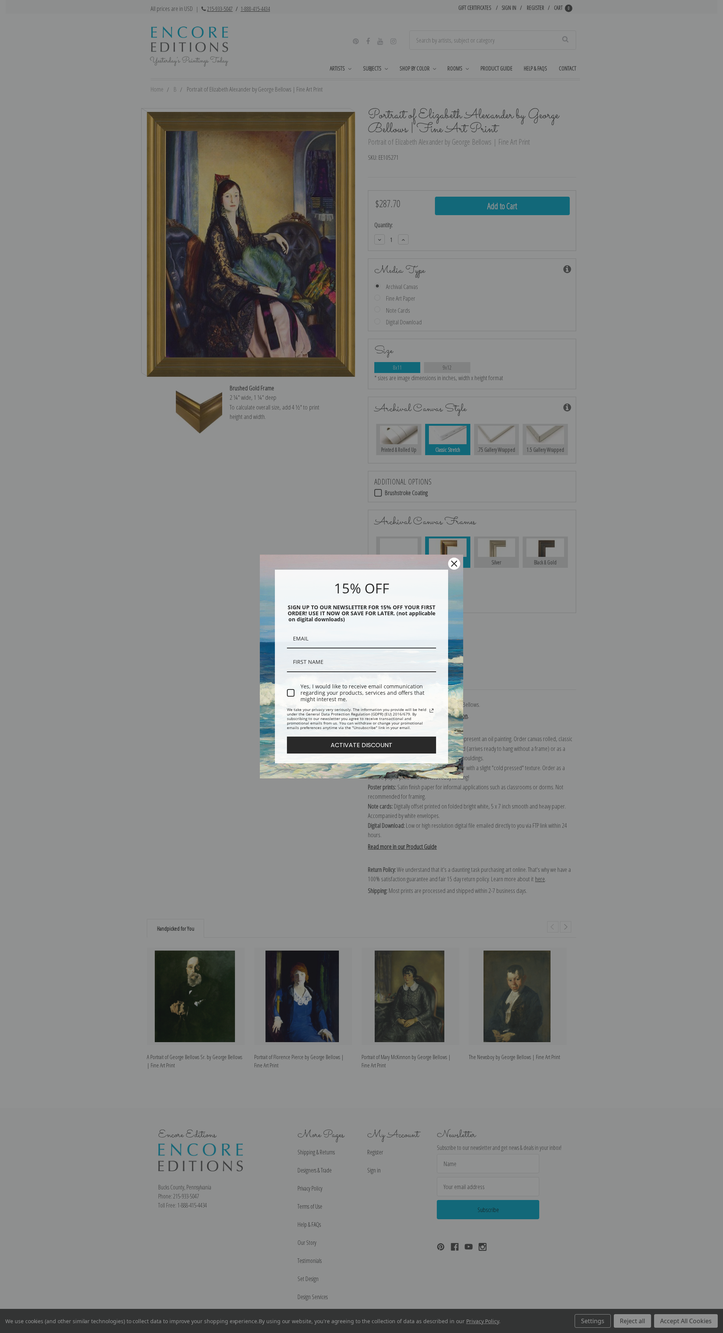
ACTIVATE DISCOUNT (361, 745)
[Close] (454, 564)
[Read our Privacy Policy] (431, 710)
